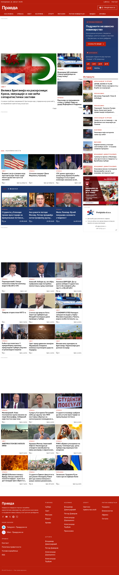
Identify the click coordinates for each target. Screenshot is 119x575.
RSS (3, 555)
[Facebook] (3, 517)
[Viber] (17, 517)
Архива (102, 14)
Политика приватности (11, 547)
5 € (88, 64)
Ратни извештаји (77, 14)
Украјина (105, 507)
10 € (94, 64)
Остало (105, 519)
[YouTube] (6, 517)
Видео (93, 14)
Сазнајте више (94, 44)
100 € (89, 68)
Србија (20, 14)
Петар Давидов (70, 514)
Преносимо (69, 531)
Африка (105, 515)
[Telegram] (13, 517)
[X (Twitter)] (10, 517)
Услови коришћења (10, 551)
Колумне (39, 14)
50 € (106, 64)
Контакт (115, 2)
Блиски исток (107, 511)
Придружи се (109, 7)
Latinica (106, 2)
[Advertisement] (41, 36)
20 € (100, 64)
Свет (29, 14)
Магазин (61, 14)
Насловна (8, 14)
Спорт (51, 14)
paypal (97, 68)
